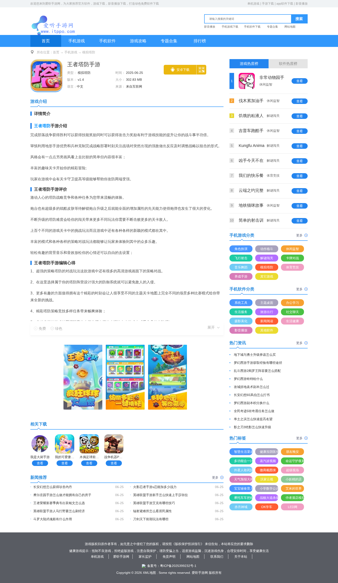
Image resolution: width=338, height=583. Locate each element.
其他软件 (266, 330)
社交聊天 (292, 312)
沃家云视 (266, 479)
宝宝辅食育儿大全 (243, 488)
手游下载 (268, 3)
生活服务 (241, 312)
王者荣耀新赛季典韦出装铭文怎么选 (59, 503)
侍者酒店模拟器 (295, 498)
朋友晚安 (292, 452)
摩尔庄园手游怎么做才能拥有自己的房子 (62, 495)
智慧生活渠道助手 (243, 452)
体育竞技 (292, 267)
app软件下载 (284, 3)
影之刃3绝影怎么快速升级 (252, 427)
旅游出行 (266, 312)
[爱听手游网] (53, 20)
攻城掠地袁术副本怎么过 (251, 387)
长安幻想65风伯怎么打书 (252, 395)
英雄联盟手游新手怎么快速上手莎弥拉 (160, 495)
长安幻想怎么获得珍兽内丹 (52, 487)
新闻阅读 (266, 321)
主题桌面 (266, 302)
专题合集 (272, 26)
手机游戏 (76, 41)
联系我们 (216, 556)
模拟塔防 (88, 52)
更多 (215, 477)
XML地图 (149, 572)
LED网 (292, 507)
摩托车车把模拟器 (243, 498)
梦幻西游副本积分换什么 (251, 403)
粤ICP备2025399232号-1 (178, 566)
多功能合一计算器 (243, 461)
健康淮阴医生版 (269, 452)
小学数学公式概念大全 (269, 488)
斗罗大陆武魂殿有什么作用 (52, 519)
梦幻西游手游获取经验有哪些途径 (258, 363)
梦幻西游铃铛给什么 (248, 379)
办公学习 (292, 302)
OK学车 (266, 507)
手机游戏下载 (230, 26)
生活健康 (292, 321)
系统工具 (241, 302)
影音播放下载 (117, 3)
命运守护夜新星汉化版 (295, 461)
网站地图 (289, 26)
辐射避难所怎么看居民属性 (152, 511)
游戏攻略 (138, 41)
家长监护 (145, 556)
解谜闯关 (266, 258)
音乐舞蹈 (241, 267)
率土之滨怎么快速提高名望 (253, 419)
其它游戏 (266, 276)
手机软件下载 (252, 26)
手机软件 (107, 41)
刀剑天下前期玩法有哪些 (151, 519)
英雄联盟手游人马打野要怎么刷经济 (59, 511)
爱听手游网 (52, 3)
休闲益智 (292, 249)
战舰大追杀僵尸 (269, 498)
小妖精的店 (294, 479)
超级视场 (292, 470)
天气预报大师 (243, 479)
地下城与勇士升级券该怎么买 (255, 354)
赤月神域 (241, 507)
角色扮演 (241, 249)
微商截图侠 (268, 470)
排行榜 (200, 41)
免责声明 (169, 556)
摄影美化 (241, 321)
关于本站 (240, 556)
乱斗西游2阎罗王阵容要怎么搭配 (257, 371)
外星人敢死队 (243, 470)
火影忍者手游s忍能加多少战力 (155, 487)
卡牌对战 (292, 258)
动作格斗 (266, 249)
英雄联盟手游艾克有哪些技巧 (154, 503)
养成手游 (241, 276)
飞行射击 (241, 258)
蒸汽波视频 (268, 461)
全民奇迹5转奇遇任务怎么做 (254, 411)
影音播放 (302, 3)
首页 (46, 41)
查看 (40, 463)
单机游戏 (253, 3)
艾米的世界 (294, 488)
